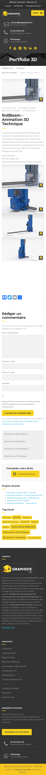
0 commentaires (29, 110)
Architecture (7, 648)
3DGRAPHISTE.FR (7, 68)
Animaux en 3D (27, 517)
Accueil (8, 6)
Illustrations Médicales (15, 441)
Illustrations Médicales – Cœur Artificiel (22, 503)
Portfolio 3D (18, 6)
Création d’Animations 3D (12, 679)
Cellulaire (34, 522)
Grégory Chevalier (25, 766)
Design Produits (8, 657)
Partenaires (6, 693)
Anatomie (16, 517)
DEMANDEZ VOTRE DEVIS (16, 732)
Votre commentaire (10, 333)
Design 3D (6, 527)
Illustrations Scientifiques (16, 449)
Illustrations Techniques (9, 73)
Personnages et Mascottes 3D (14, 666)
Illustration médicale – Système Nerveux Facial (24, 495)
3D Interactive (6, 517)
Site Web (5, 383)
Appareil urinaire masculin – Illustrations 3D (23, 498)
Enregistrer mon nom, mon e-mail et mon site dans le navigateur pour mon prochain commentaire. (21, 404)
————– (5, 684)
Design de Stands (9, 653)
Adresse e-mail (8, 372)
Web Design (38, 766)
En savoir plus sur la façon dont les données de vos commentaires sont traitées (23, 421)
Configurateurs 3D (9, 670)
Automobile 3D (25, 522)
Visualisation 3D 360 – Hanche (18, 500)
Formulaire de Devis (33, 6)
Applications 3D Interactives (10, 522)
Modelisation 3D (8, 675)
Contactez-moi (8, 697)
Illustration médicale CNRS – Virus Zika (21, 492)
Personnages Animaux (34, 538)
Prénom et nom (8, 361)
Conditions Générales (10, 688)
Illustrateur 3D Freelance (16, 434)
